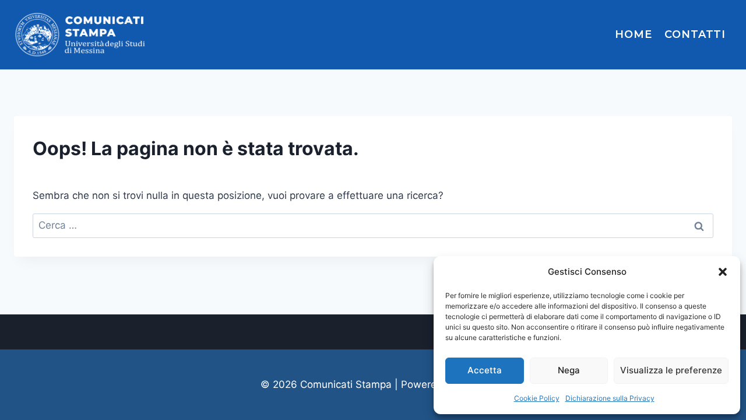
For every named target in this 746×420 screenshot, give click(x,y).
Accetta (484, 370)
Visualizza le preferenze (671, 370)
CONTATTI (695, 34)
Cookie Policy (537, 398)
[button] (723, 272)
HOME (633, 34)
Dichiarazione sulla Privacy (609, 398)
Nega (569, 370)
